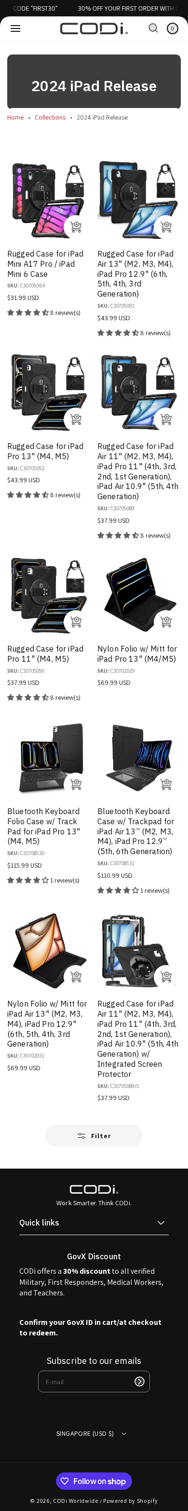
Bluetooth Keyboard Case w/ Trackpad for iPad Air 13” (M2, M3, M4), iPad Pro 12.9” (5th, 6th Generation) (135, 831)
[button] (15, 28)
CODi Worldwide (75, 1500)
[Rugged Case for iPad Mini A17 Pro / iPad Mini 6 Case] (49, 200)
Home (15, 117)
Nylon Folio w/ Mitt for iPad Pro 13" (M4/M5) (137, 654)
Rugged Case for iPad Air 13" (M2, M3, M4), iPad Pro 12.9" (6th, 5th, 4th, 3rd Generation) (135, 274)
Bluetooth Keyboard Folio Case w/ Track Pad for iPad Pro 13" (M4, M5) (43, 826)
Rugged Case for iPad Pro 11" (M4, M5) (45, 654)
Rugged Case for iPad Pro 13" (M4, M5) (45, 451)
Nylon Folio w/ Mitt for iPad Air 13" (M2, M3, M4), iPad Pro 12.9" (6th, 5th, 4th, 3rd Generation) (47, 1023)
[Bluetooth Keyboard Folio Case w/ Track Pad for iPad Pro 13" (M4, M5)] (49, 758)
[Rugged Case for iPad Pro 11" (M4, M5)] (49, 595)
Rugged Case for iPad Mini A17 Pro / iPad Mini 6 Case (45, 264)
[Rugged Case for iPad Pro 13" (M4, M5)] (49, 393)
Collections (50, 117)
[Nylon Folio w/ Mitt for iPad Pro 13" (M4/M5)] (139, 595)
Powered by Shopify (130, 1500)
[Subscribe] (139, 1381)
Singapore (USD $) (85, 1433)
